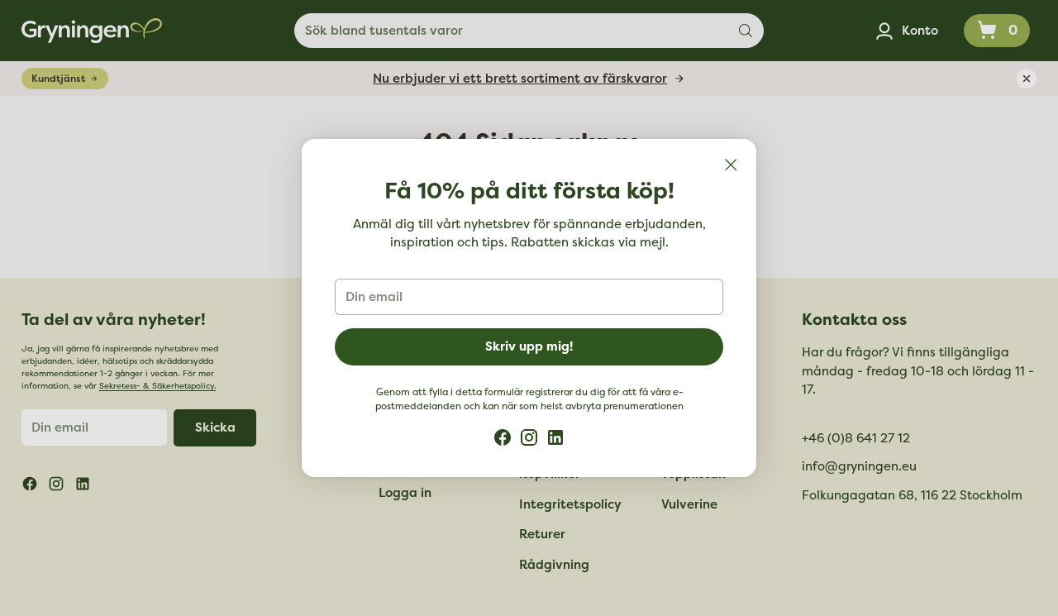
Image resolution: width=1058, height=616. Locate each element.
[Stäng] (730, 164)
